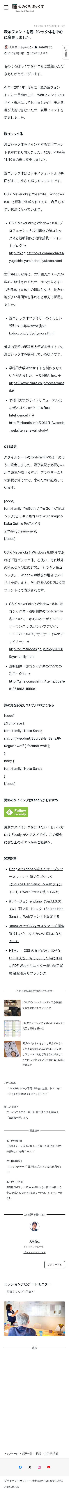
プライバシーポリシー (17, 1480)
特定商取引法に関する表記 (47, 1480)
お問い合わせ (12, 1486)
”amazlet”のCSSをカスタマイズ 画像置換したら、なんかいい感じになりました (36, 933)
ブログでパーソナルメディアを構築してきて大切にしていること (42, 1005)
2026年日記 (45, 47)
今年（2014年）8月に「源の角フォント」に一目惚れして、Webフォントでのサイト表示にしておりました (34, 94)
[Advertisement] (34, 1397)
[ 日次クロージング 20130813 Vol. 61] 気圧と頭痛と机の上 (43, 1025)
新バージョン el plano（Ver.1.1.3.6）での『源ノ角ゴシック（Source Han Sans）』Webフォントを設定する (36, 908)
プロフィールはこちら (35, 1252)
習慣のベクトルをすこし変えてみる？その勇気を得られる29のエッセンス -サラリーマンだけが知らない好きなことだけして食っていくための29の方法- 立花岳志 (43, 1054)
